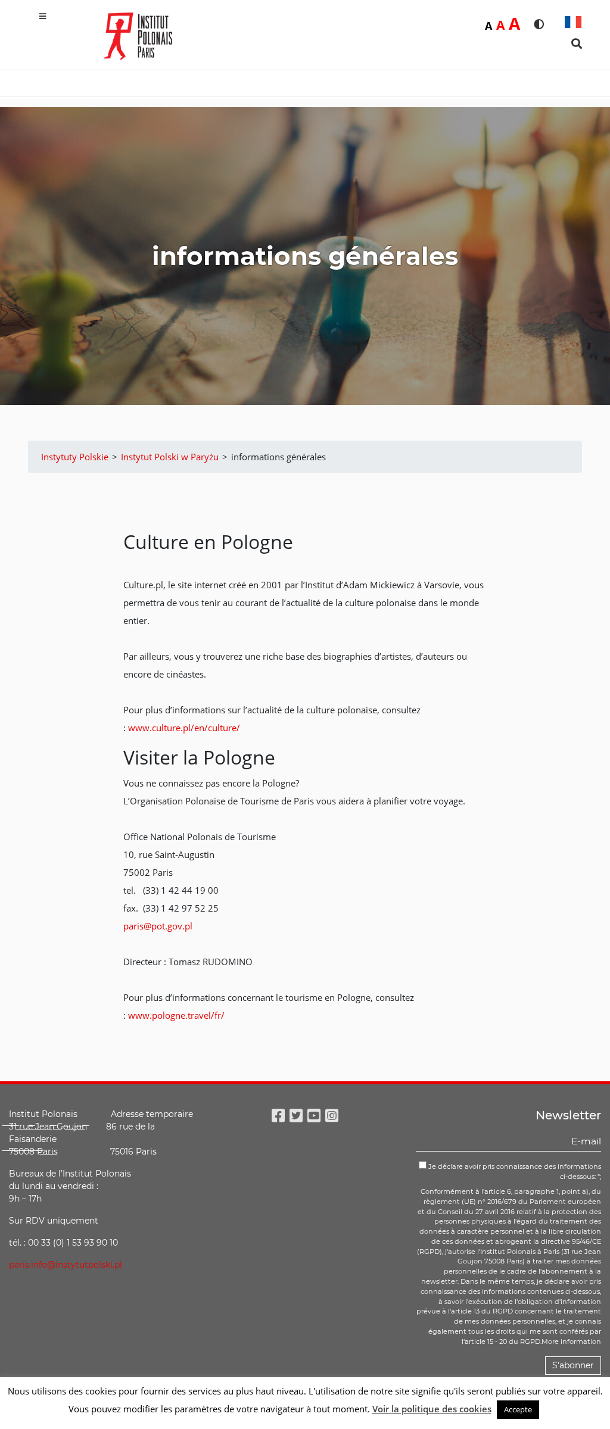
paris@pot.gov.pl (157, 926)
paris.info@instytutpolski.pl (65, 1264)
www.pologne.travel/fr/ (176, 1015)
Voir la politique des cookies (431, 1409)
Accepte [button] (518, 1409)
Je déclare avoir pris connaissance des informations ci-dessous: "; (514, 1171)
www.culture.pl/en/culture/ (184, 728)
